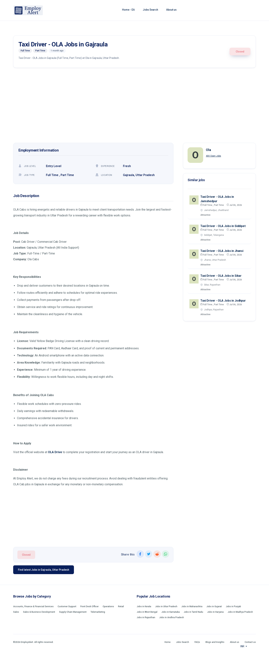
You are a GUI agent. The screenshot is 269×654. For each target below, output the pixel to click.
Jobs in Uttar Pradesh (166, 606)
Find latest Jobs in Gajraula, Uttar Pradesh (43, 569)
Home (168, 642)
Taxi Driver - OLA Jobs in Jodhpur (223, 300)
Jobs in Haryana (215, 612)
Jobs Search (150, 9)
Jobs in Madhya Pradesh (240, 612)
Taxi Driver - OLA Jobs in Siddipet (223, 226)
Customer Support (67, 606)
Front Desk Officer (89, 606)
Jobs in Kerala (144, 606)
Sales (16, 612)
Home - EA (128, 9)
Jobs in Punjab (233, 606)
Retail (121, 606)
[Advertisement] (134, 106)
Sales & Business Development (39, 612)
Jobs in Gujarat (214, 606)
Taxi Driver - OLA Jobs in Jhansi (221, 251)
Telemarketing (98, 612)
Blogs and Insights (215, 642)
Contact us (250, 642)
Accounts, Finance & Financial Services (33, 606)
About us (171, 9)
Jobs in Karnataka (170, 612)
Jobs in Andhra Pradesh (171, 617)
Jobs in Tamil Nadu (193, 612)
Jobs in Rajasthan (146, 617)
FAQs (197, 642)
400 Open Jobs (213, 156)
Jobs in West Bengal (147, 612)
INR (242, 646)
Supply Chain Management (73, 612)
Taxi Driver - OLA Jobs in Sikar (221, 275)
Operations (108, 606)
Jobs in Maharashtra (191, 606)
